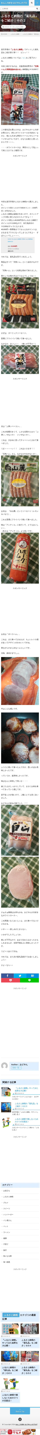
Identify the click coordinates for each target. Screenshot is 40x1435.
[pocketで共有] (10, 980)
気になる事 (7, 1256)
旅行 (5, 1250)
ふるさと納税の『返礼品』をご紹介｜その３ (10, 1370)
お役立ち (6, 1191)
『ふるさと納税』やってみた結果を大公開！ (10, 1343)
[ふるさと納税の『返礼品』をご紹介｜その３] (6, 1107)
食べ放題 (6, 1262)
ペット (5, 1226)
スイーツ (6, 1208)
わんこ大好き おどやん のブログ (26, 1424)
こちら (23, 58)
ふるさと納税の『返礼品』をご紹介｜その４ (29, 1343)
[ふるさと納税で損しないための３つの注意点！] (6, 1123)
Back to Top (20, 1411)
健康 (5, 1238)
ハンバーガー (8, 1214)
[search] (37, 8)
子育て (5, 1244)
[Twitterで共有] (20, 975)
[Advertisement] (20, 177)
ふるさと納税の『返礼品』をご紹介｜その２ (29, 1370)
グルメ (5, 1203)
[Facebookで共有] (7, 975)
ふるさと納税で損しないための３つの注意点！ (10, 1398)
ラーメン (6, 1232)
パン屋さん (7, 1220)
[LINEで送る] (29, 980)
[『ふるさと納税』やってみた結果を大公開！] (6, 1092)
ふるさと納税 (19, 27)
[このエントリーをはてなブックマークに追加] (32, 975)
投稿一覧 (15, 1068)
